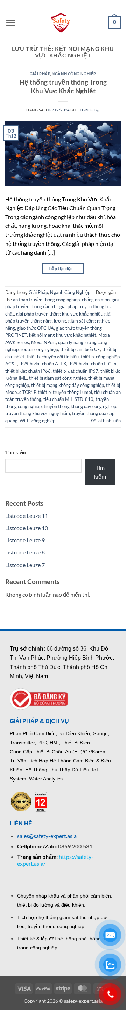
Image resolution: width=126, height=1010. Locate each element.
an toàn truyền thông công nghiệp (46, 299)
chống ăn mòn (96, 299)
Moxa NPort (43, 342)
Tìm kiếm (15, 452)
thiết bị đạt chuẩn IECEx (92, 363)
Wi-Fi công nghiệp (37, 421)
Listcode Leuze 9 (25, 540)
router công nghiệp (39, 349)
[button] (10, 22)
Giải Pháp (40, 73)
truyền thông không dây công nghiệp (80, 406)
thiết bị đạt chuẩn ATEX (42, 363)
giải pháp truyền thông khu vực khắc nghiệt (59, 314)
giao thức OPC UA (35, 328)
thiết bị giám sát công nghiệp (57, 378)
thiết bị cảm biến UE (80, 349)
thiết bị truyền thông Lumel (65, 392)
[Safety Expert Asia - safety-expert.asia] (61, 22)
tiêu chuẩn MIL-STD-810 (68, 399)
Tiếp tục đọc (63, 268)
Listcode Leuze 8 (25, 552)
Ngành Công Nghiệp (74, 73)
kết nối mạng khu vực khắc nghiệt (62, 335)
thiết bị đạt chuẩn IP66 (28, 371)
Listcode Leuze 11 (26, 515)
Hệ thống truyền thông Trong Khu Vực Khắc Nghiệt (63, 86)
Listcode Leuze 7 (25, 564)
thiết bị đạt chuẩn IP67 (75, 371)
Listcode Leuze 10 (26, 528)
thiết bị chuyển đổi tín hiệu (53, 356)
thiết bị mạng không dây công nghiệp (67, 385)
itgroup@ (88, 110)
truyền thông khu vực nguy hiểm (37, 413)
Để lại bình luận (106, 421)
